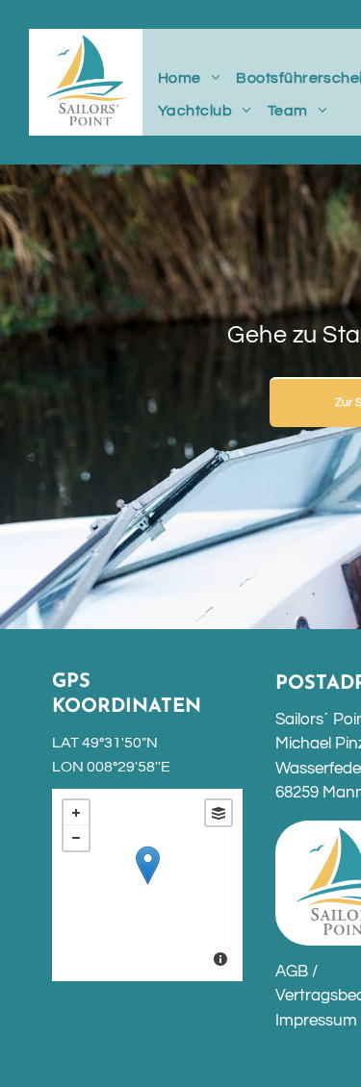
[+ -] (147, 885)
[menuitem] (189, 77)
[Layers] (218, 812)
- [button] (76, 837)
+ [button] (76, 812)
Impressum (316, 1020)
